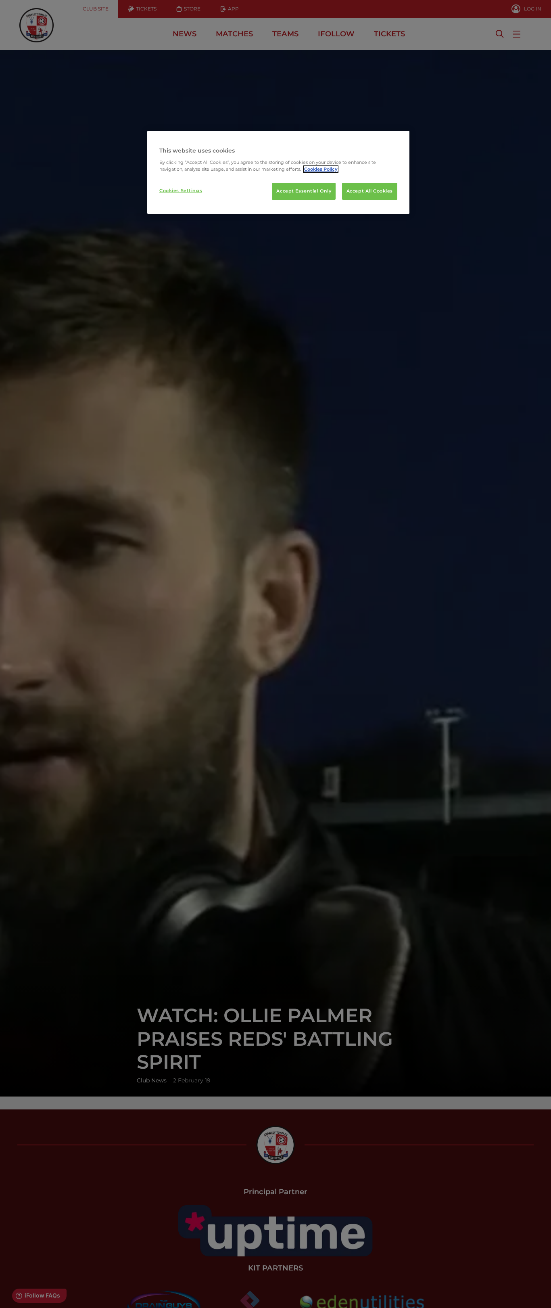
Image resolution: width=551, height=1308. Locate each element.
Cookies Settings (180, 190)
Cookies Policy (321, 169)
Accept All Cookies (369, 191)
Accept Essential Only (303, 191)
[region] (278, 172)
